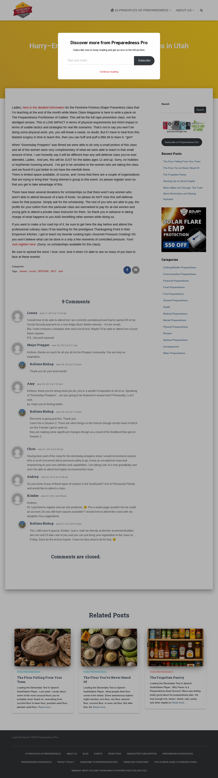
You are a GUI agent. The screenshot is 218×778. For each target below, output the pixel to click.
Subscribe (144, 60)
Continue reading (109, 71)
